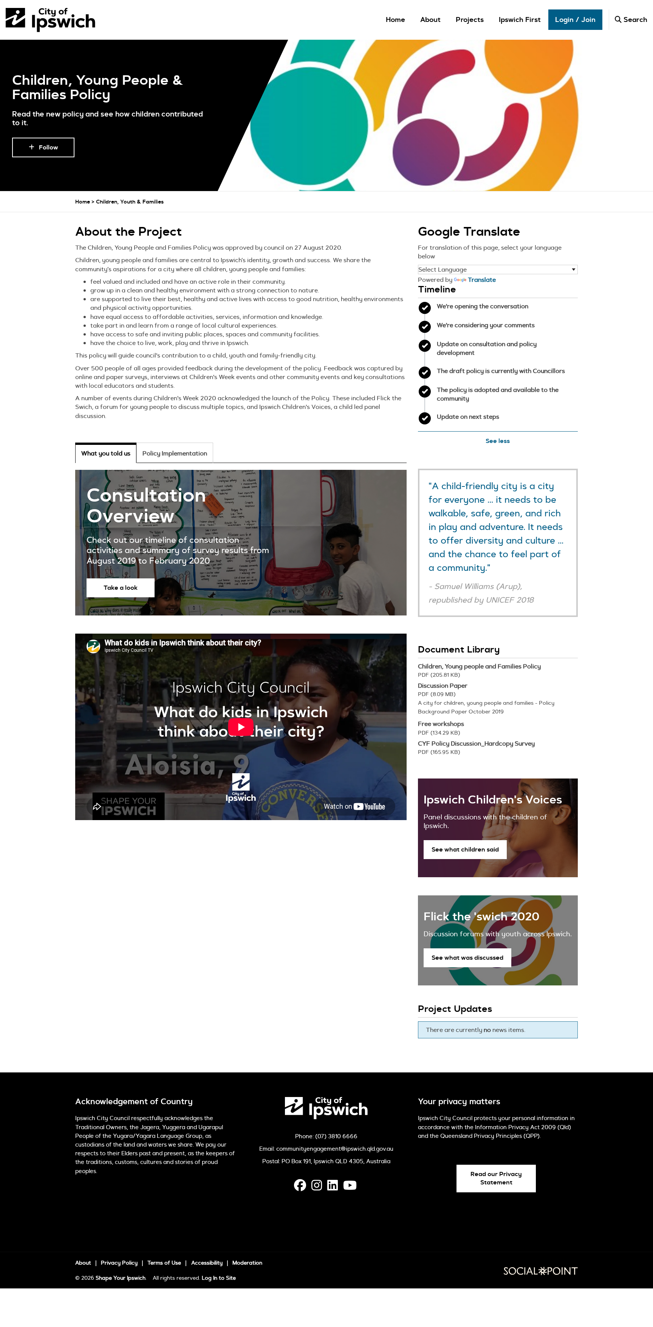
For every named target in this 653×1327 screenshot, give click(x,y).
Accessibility (207, 1262)
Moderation (247, 1262)
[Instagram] (316, 1188)
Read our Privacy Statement (496, 1178)
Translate (482, 279)
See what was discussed (467, 957)
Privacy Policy (119, 1262)
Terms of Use (164, 1262)
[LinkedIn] (332, 1188)
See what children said (465, 849)
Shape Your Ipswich (120, 1278)
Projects (470, 20)
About (430, 20)
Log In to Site (219, 1278)
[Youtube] (350, 1188)
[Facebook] (300, 1188)
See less (498, 441)
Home (395, 20)
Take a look (121, 587)
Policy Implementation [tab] (174, 453)
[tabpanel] (241, 542)
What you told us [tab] (105, 453)
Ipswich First (520, 20)
